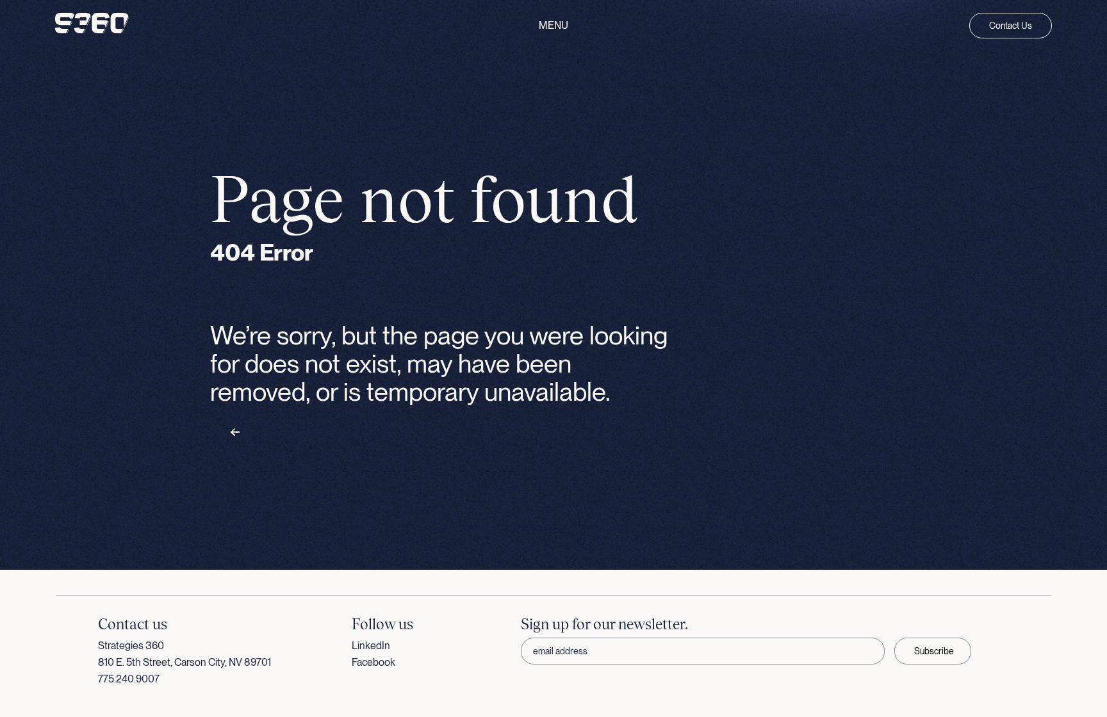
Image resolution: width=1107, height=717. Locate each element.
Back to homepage (277, 433)
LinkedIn (371, 646)
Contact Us (1010, 25)
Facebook (373, 662)
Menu (553, 25)
